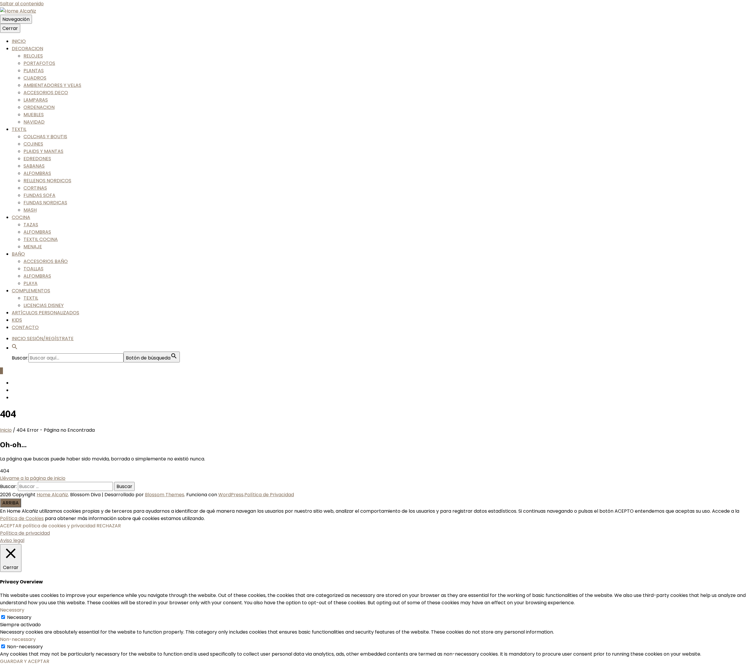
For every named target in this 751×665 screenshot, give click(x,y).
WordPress (230, 494)
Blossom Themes (164, 494)
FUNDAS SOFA (39, 195)
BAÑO (18, 254)
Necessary (19, 617)
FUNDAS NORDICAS (45, 202)
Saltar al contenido (22, 3)
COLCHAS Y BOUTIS (45, 136)
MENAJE (32, 246)
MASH (30, 210)
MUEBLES (33, 114)
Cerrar (10, 28)
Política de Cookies (22, 518)
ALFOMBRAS (37, 173)
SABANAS (34, 166)
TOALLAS (33, 268)
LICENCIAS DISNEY (43, 305)
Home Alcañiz (52, 494)
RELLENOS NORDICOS (47, 180)
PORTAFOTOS (39, 63)
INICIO (19, 41)
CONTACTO (25, 327)
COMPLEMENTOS (31, 290)
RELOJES (33, 56)
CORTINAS (35, 188)
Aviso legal (12, 540)
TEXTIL (19, 129)
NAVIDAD (34, 122)
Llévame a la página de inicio (32, 478)
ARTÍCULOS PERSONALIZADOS (45, 312)
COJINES (33, 144)
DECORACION (27, 48)
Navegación (16, 19)
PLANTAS (33, 70)
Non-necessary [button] (18, 639)
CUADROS (34, 78)
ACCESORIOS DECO (45, 92)
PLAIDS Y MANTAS (43, 151)
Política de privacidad (25, 533)
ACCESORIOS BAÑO (45, 261)
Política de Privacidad (269, 494)
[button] (15, 348)
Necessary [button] (12, 610)
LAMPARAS (35, 100)
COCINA (21, 217)
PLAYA (30, 283)
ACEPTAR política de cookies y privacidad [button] (47, 525)
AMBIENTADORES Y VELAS (52, 85)
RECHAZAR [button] (109, 525)
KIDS (17, 320)
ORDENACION (39, 107)
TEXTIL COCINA (40, 239)
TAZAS (30, 224)
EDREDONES (37, 158)
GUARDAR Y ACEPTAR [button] (24, 661)
